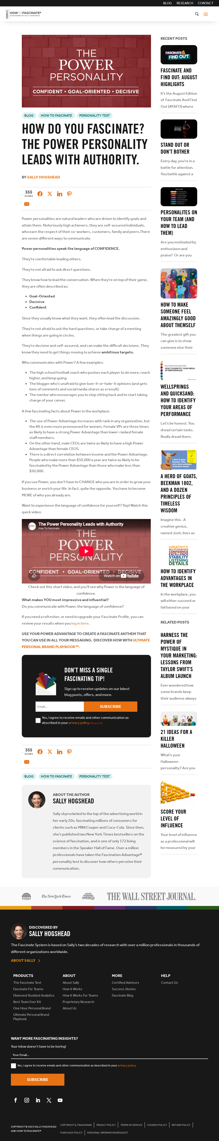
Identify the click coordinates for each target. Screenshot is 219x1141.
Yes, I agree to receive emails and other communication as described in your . (85, 720)
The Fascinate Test (27, 983)
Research (185, 3)
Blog (167, 3)
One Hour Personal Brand (32, 1008)
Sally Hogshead (43, 177)
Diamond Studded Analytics (34, 995)
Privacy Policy (106, 1124)
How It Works (72, 989)
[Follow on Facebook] (15, 1100)
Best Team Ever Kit (27, 1002)
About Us (70, 1008)
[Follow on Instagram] (26, 1100)
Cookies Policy (157, 1124)
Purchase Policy (71, 1132)
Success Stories (124, 989)
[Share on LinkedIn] (60, 194)
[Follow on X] (49, 1100)
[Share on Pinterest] (69, 194)
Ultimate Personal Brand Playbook (31, 1017)
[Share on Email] (27, 204)
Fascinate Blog (122, 995)
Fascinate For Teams (28, 989)
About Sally (23, 960)
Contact (205, 3)
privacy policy (79, 723)
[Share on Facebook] (40, 194)
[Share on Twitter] (50, 194)
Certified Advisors (125, 983)
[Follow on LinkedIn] (38, 1100)
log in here (80, 623)
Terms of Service (131, 1124)
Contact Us (169, 983)
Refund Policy (181, 1124)
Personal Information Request (107, 1132)
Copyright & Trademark (76, 1124)
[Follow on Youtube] (60, 1100)
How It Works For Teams (80, 995)
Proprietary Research (78, 1002)
